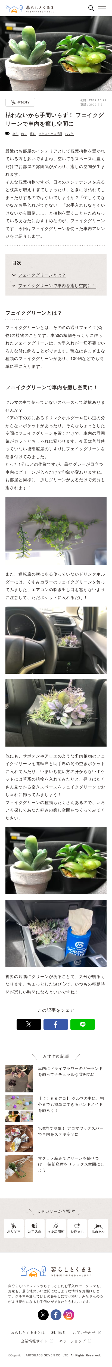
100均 (69, 133)
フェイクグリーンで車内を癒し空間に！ (57, 285)
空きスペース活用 (51, 133)
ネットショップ (72, 1340)
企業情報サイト (34, 1340)
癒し (33, 133)
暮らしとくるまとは (28, 1332)
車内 (15, 133)
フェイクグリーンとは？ (42, 275)
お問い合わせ (84, 1332)
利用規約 (59, 1332)
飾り (24, 133)
